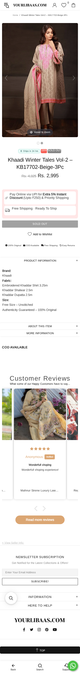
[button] (37, 508)
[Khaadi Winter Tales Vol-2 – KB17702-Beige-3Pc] (38, 143)
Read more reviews (40, 519)
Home (15, 15)
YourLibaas (30, 5)
